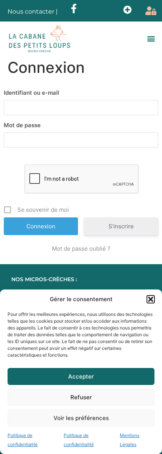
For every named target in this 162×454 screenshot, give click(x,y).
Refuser (81, 397)
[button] (150, 299)
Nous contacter (31, 11)
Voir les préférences (81, 418)
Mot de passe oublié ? (81, 248)
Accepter (81, 376)
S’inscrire (121, 226)
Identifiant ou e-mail (31, 92)
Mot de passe (22, 125)
